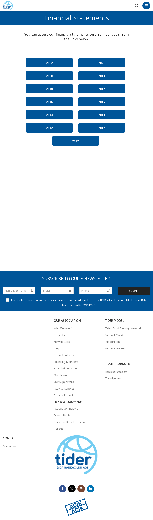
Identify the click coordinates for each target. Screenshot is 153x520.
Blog (57, 348)
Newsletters (62, 341)
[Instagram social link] (81, 488)
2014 (49, 115)
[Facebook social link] (62, 488)
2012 (49, 128)
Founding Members (66, 362)
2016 (49, 102)
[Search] (136, 5)
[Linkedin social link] (90, 488)
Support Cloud (114, 335)
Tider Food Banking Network (123, 328)
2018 (49, 89)
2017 (101, 89)
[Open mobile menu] (146, 5)
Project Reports (64, 395)
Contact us (9, 446)
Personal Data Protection (70, 422)
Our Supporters (64, 382)
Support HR (112, 341)
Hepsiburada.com (116, 371)
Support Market (115, 348)
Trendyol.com (113, 378)
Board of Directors (66, 368)
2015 (101, 102)
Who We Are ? (63, 328)
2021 (101, 63)
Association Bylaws (66, 408)
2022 (49, 63)
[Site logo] (8, 5)
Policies (58, 428)
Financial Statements (68, 402)
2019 (101, 76)
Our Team (60, 375)
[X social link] (72, 488)
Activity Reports (64, 388)
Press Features (64, 355)
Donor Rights (62, 415)
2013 (101, 115)
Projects (59, 335)
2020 (49, 76)
